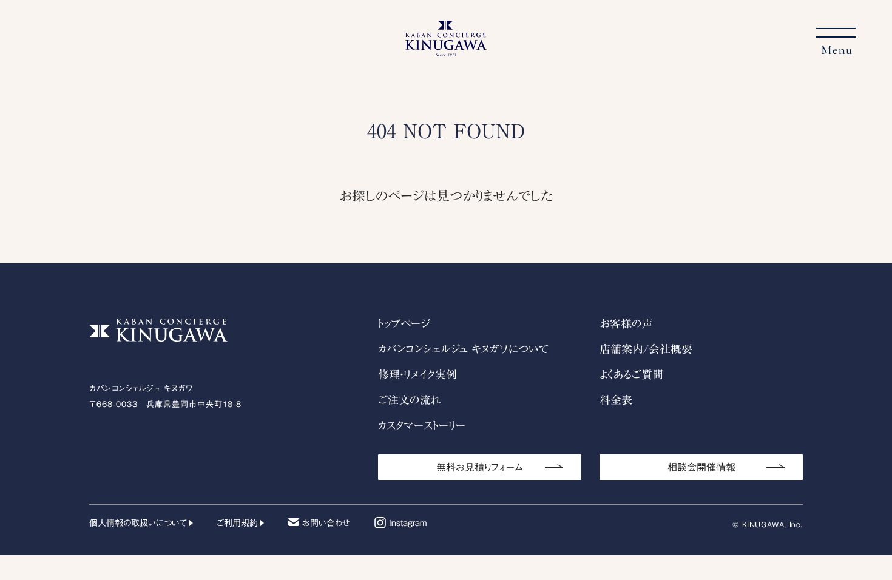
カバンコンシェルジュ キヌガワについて (463, 348)
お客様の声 (626, 323)
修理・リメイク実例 (417, 374)
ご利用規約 (237, 523)
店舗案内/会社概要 (646, 348)
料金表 (616, 399)
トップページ (404, 323)
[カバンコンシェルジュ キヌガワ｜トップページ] (446, 49)
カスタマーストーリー (421, 425)
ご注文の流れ (409, 399)
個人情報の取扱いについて (138, 523)
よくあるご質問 (631, 374)
